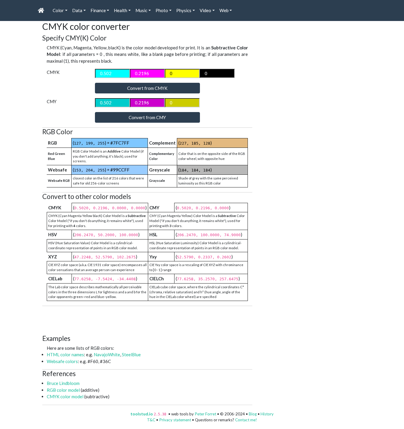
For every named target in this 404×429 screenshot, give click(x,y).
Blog (253, 414)
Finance (98, 10)
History (267, 414)
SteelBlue (131, 354)
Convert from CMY (147, 117)
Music (141, 10)
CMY (51, 101)
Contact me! (246, 419)
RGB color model (63, 390)
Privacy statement (175, 419)
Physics (183, 10)
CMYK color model (65, 396)
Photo (162, 10)
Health (120, 10)
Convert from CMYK (147, 88)
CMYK (53, 72)
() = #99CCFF (101, 169)
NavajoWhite (107, 354)
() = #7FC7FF (101, 142)
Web (224, 10)
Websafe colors (62, 361)
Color (58, 10)
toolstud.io (141, 414)
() (195, 142)
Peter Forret (205, 414)
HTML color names (65, 354)
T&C (151, 419)
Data (77, 10)
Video (205, 10)
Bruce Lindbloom (63, 383)
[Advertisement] (150, 319)
